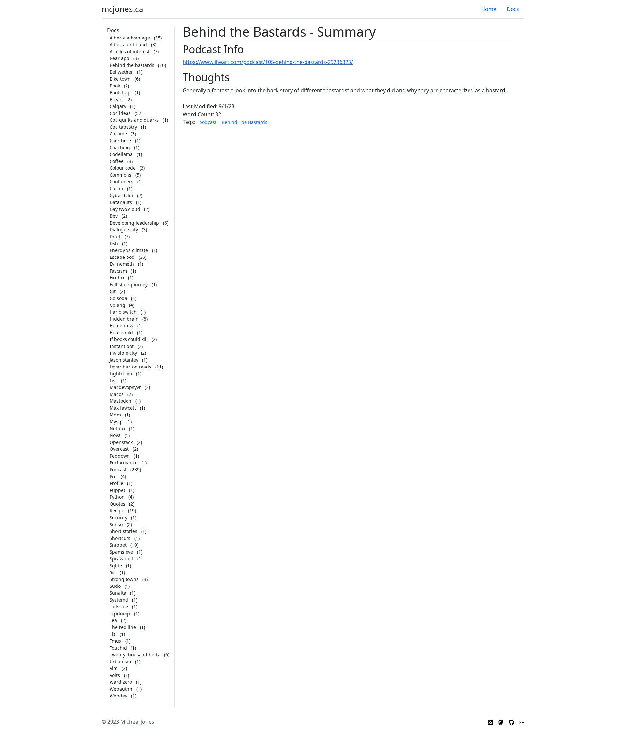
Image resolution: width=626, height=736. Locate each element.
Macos (117, 394)
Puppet (117, 490)
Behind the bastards (132, 65)
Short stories (123, 531)
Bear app (119, 58)
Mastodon (120, 401)
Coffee (117, 161)
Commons (120, 175)
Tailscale (119, 606)
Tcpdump (120, 613)
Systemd (119, 600)
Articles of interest (130, 51)
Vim (114, 668)
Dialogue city (124, 230)
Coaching (120, 147)
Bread (116, 99)
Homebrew (121, 325)
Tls (113, 634)
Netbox (117, 428)
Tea (113, 620)
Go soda (118, 298)
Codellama (121, 154)
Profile (116, 483)
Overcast (119, 449)
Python (117, 497)
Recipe (117, 511)
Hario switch (123, 312)
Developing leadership (134, 223)
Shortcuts (120, 538)
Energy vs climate (129, 250)
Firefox (117, 277)
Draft (115, 236)
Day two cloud (125, 209)
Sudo (115, 586)
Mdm (115, 415)
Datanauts (121, 202)
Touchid (118, 648)
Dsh (114, 243)
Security (118, 517)
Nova (115, 435)
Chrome (118, 134)
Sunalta (118, 593)
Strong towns (124, 579)
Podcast (118, 469)
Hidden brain (124, 319)
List (113, 380)
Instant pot (122, 346)
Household (121, 332)
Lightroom (121, 373)
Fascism (118, 271)
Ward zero (121, 682)
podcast (207, 122)
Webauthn (121, 689)
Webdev (118, 696)
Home (488, 9)
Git (113, 291)
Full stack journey (129, 284)
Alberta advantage (130, 38)
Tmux (115, 641)
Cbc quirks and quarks (134, 120)
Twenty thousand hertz (135, 654)
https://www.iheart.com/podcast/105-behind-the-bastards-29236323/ (268, 62)
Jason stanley (124, 360)
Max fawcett (123, 408)
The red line (123, 627)
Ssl (113, 572)
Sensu (116, 524)
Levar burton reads (130, 367)
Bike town (120, 79)
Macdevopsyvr (125, 387)
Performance (124, 463)
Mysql (116, 421)
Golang (117, 305)
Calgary (118, 106)
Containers (121, 182)
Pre (113, 476)
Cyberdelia (121, 195)
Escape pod (122, 257)
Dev (114, 216)
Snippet (118, 545)
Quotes (117, 504)
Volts (115, 675)
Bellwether (121, 72)
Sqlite (116, 565)
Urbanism (120, 661)
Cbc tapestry (123, 127)
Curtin (116, 188)
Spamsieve (121, 552)
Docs (513, 9)
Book (115, 86)
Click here (120, 140)
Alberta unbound (128, 44)
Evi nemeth (122, 264)
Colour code (123, 168)
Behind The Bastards (244, 122)
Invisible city (123, 353)
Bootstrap (120, 92)
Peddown (120, 456)
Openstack (121, 442)
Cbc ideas (120, 113)
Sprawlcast (121, 559)
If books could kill (129, 339)
